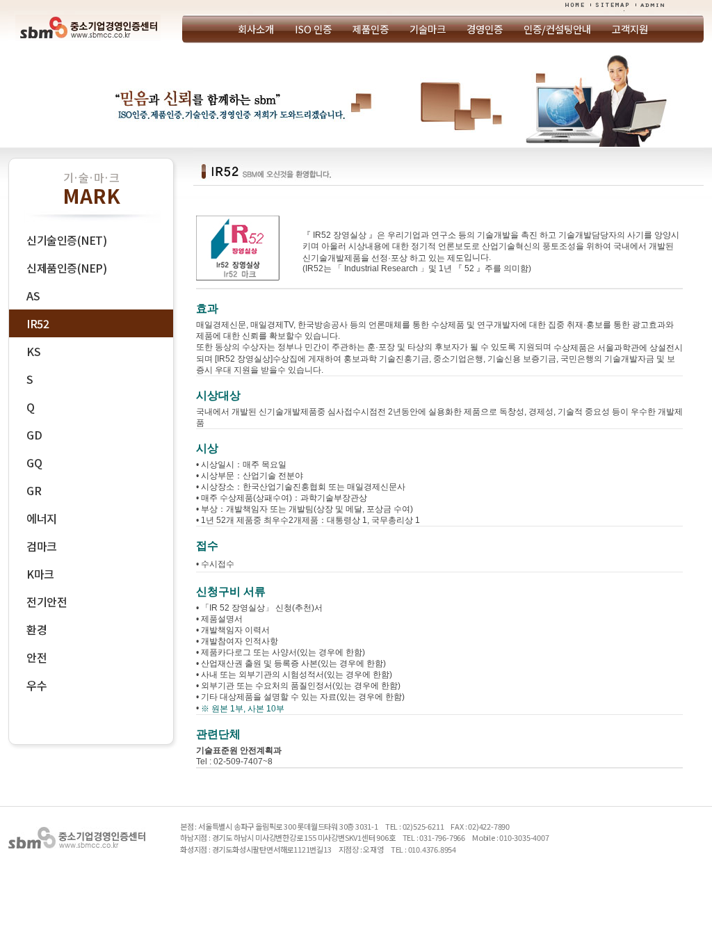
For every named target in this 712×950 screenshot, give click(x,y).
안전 (36, 657)
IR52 (37, 323)
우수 (36, 685)
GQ (34, 462)
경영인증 (485, 29)
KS (33, 351)
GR (33, 490)
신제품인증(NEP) (66, 267)
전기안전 (46, 601)
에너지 (41, 518)
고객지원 (630, 29)
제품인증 (371, 29)
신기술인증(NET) (66, 240)
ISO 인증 (313, 29)
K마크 (40, 573)
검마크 (41, 546)
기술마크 (428, 29)
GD (34, 434)
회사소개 (256, 29)
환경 (36, 629)
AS (33, 295)
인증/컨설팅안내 (557, 29)
